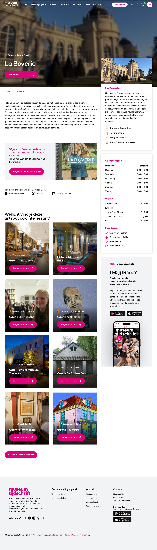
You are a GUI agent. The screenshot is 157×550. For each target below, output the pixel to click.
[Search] (137, 4)
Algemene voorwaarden (80, 535)
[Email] (42, 518)
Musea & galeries (58, 498)
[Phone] (38, 518)
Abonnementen (92, 494)
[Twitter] (25, 518)
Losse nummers (92, 498)
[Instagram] (33, 518)
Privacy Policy (58, 535)
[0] (142, 4)
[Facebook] (29, 518)
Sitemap (68, 535)
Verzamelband (92, 502)
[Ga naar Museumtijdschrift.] (5, 91)
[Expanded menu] (149, 4)
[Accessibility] (131, 4)
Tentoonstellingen (58, 494)
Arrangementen (92, 506)
